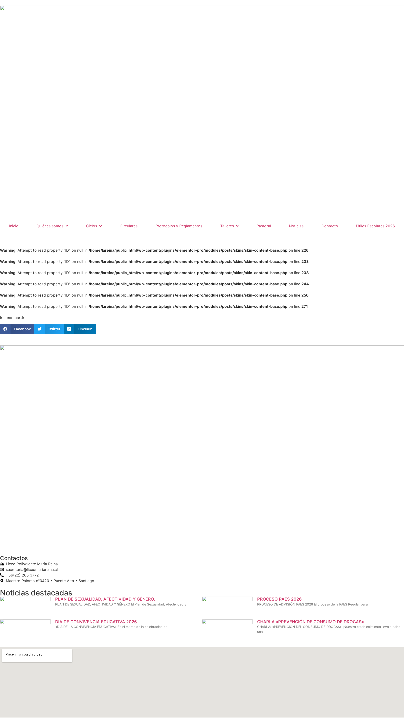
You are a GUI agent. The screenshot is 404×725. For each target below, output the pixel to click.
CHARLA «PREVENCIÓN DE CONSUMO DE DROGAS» (310, 621)
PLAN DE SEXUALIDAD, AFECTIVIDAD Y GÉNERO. (105, 599)
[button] (17, 329)
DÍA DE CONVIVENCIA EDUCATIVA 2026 (96, 621)
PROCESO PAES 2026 (279, 599)
